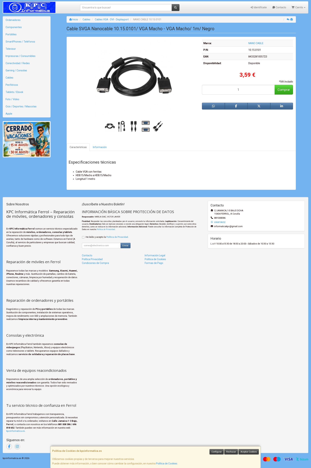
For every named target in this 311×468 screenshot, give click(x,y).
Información (100, 147)
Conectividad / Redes (18, 63)
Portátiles (11, 34)
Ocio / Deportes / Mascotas (21, 106)
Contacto (280, 7)
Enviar (125, 245)
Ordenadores (13, 20)
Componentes (14, 27)
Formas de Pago (154, 263)
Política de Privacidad (106, 229)
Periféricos (12, 84)
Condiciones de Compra (95, 263)
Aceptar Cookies (248, 452)
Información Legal (155, 255)
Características (78, 147)
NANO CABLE (255, 43)
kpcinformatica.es (15, 431)
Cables (9, 77)
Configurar (216, 452)
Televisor (11, 48)
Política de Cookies (166, 463)
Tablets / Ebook (14, 92)
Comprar (284, 90)
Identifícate (260, 7)
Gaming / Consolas (16, 70)
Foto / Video (12, 99)
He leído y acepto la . (107, 237)
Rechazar (231, 452)
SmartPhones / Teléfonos (20, 41)
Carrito (299, 7)
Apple (9, 113)
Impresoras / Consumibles (20, 56)
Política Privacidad (92, 259)
